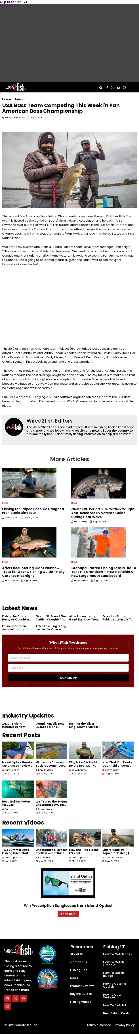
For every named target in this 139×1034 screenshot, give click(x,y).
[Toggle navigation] (131, 86)
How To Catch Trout (118, 1005)
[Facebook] (7, 998)
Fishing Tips (78, 970)
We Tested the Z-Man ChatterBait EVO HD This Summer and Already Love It (51, 806)
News (19, 99)
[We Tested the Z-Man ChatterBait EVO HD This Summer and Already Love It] (51, 789)
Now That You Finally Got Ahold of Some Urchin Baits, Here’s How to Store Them (117, 767)
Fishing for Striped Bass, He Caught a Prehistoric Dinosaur (16, 619)
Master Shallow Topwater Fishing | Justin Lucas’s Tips (116, 853)
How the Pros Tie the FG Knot (84, 851)
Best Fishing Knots (116, 1013)
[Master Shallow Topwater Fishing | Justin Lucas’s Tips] (118, 838)
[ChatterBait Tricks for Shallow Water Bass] (51, 838)
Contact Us (78, 962)
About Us (77, 954)
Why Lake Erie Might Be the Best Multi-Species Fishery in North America (83, 767)
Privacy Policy (125, 1025)
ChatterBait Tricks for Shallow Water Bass (51, 851)
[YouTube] (23, 998)
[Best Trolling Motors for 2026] (18, 789)
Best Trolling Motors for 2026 (16, 803)
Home (6, 99)
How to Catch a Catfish (114, 985)
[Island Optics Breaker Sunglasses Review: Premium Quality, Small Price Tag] (18, 750)
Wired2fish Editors (50, 420)
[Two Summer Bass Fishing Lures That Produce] (18, 838)
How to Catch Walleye (113, 996)
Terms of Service (99, 1025)
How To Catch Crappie (113, 963)
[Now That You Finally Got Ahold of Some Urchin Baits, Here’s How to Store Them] (118, 750)
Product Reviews (82, 986)
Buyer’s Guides (81, 994)
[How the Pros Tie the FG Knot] (85, 838)
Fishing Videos (80, 1002)
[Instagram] (7, 1006)
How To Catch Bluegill (113, 974)
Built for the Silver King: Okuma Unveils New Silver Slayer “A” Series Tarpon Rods (84, 728)
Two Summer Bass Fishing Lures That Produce (15, 853)
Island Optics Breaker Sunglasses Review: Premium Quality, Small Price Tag (17, 767)
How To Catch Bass (117, 954)
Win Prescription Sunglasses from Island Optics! (68, 905)
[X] (15, 998)
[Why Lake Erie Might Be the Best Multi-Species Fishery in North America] (85, 750)
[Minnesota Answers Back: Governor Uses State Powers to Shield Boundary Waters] (51, 750)
